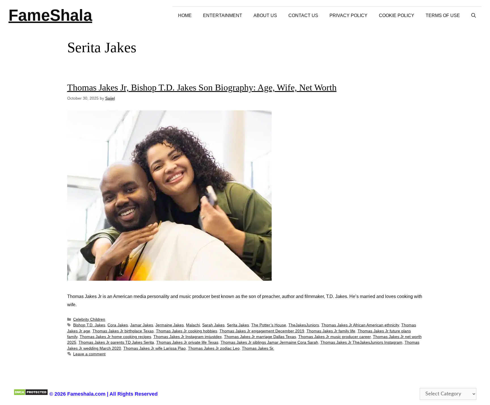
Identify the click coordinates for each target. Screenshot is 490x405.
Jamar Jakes (141, 325)
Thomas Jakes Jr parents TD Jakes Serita (116, 342)
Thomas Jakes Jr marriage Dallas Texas (260, 337)
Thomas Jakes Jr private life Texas (187, 342)
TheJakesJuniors (303, 325)
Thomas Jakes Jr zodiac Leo (214, 348)
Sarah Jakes (213, 325)
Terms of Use (443, 15)
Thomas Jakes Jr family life (331, 331)
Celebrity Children (89, 319)
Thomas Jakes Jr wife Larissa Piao (154, 348)
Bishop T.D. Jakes (89, 325)
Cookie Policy (396, 15)
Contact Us (303, 15)
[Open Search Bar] (473, 15)
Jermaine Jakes (169, 325)
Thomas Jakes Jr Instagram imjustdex (187, 337)
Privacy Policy (349, 15)
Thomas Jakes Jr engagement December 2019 (261, 331)
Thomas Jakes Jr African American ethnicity (360, 325)
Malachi (193, 325)
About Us (265, 15)
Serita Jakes (238, 325)
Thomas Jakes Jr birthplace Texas (123, 331)
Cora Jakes (117, 325)
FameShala (50, 15)
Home (185, 15)
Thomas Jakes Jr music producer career (334, 337)
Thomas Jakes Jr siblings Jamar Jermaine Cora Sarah (269, 342)
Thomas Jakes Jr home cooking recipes (115, 337)
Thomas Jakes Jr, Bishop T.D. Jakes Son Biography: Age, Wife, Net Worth (202, 87)
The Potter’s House (268, 325)
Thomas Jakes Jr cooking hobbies (186, 331)
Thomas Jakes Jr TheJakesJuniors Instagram (361, 342)
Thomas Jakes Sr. (258, 348)
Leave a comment (89, 354)
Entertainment (222, 15)
